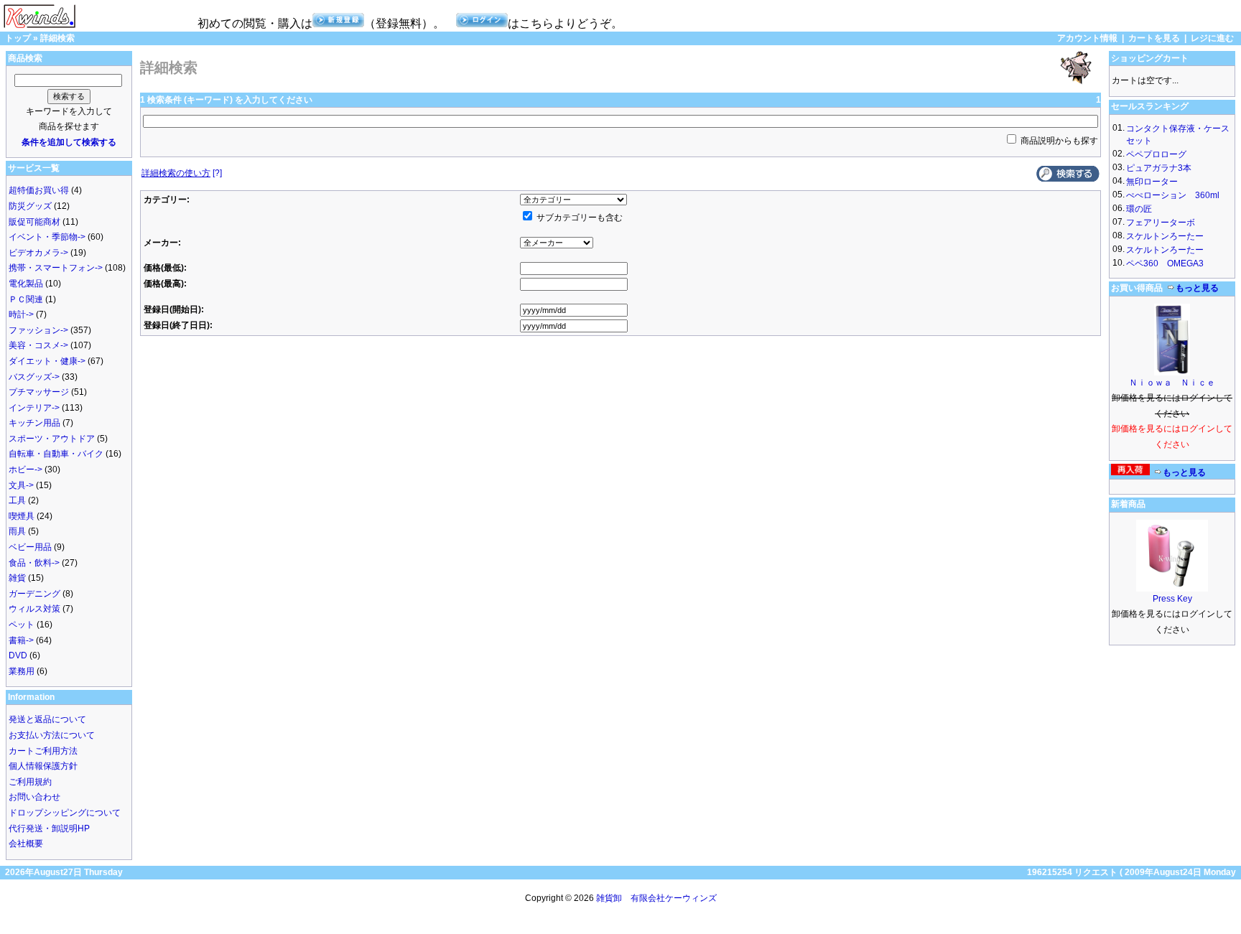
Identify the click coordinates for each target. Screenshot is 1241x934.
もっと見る (1197, 288)
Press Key (1172, 599)
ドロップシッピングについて (65, 813)
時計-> (21, 314)
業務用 (21, 671)
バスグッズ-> (34, 377)
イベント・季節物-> (47, 237)
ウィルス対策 (34, 609)
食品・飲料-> (34, 563)
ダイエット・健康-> (47, 361)
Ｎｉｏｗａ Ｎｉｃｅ (1172, 383)
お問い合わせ (34, 797)
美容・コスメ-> (38, 345)
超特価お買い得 (39, 190)
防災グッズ (30, 206)
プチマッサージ (39, 392)
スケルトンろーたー (1165, 236)
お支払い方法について (52, 735)
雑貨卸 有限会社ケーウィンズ (656, 898)
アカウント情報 (1087, 38)
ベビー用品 (30, 547)
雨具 (17, 531)
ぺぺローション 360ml (1172, 195)
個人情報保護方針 (43, 766)
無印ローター (1152, 182)
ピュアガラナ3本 (1158, 168)
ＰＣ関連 (26, 299)
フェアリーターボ (1160, 223)
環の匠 (1139, 209)
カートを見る (1154, 38)
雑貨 (17, 578)
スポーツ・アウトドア (52, 439)
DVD (18, 655)
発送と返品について (47, 719)
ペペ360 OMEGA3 (1165, 263)
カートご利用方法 (43, 751)
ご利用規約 (30, 782)
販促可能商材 (34, 222)
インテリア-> (34, 408)
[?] (181, 173)
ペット (21, 625)
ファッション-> (38, 330)
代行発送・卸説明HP (49, 828)
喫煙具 (21, 516)
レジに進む (1212, 38)
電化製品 (26, 284)
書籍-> (21, 640)
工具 (17, 500)
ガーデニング (34, 594)
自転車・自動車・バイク (56, 454)
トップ (18, 38)
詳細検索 (57, 38)
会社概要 (26, 844)
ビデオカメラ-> (38, 253)
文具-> (21, 485)
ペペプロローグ (1156, 154)
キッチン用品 (34, 423)
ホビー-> (25, 469)
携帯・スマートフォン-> (56, 268)
